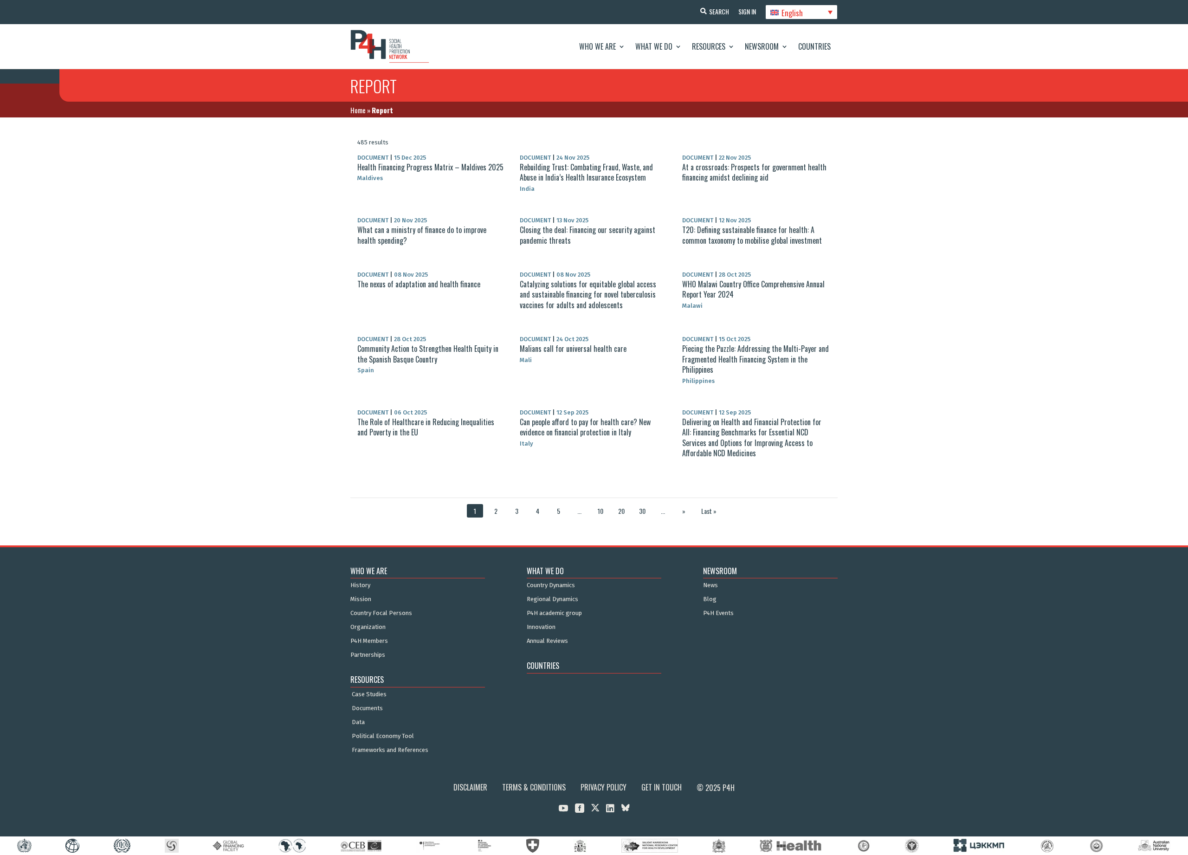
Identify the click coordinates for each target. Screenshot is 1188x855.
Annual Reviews (547, 641)
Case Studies (369, 694)
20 (621, 511)
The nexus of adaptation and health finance (418, 284)
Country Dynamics (551, 585)
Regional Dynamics (552, 599)
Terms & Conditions (534, 787)
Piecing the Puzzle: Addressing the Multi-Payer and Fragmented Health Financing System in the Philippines (755, 359)
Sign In (747, 11)
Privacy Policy (603, 787)
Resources (708, 46)
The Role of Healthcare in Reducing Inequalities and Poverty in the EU (425, 427)
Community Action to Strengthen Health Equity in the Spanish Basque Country (427, 353)
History (360, 585)
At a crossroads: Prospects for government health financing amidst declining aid (754, 172)
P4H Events (718, 613)
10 (600, 511)
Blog (710, 599)
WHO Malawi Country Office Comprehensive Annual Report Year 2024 (753, 289)
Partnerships (367, 655)
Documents (367, 708)
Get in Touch (661, 787)
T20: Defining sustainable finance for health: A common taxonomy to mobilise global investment (752, 235)
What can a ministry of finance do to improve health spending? (421, 235)
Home (358, 110)
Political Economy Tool (383, 736)
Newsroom (762, 46)
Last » (709, 511)
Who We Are (597, 46)
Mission (360, 599)
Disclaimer (470, 787)
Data (358, 722)
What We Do (653, 46)
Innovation (541, 627)
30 (642, 511)
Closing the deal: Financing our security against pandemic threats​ (587, 235)
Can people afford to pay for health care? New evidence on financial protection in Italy (585, 427)
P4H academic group (554, 613)
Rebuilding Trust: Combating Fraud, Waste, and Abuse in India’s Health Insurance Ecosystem (586, 172)
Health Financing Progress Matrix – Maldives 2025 (430, 167)
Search (719, 11)
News (710, 585)
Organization (368, 627)
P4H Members (369, 641)
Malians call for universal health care (573, 348)
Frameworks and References (390, 750)
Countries (814, 46)
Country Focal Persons (381, 613)
